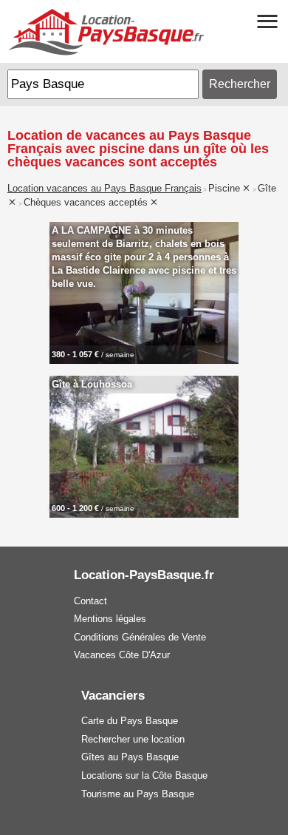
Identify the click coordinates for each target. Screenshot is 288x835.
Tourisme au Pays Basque (137, 793)
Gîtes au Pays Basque (130, 757)
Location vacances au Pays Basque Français (104, 188)
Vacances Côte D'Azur (122, 654)
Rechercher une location (133, 739)
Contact (90, 600)
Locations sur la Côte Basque (144, 775)
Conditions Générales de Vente (140, 637)
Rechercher (239, 84)
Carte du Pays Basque (129, 720)
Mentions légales (110, 618)
